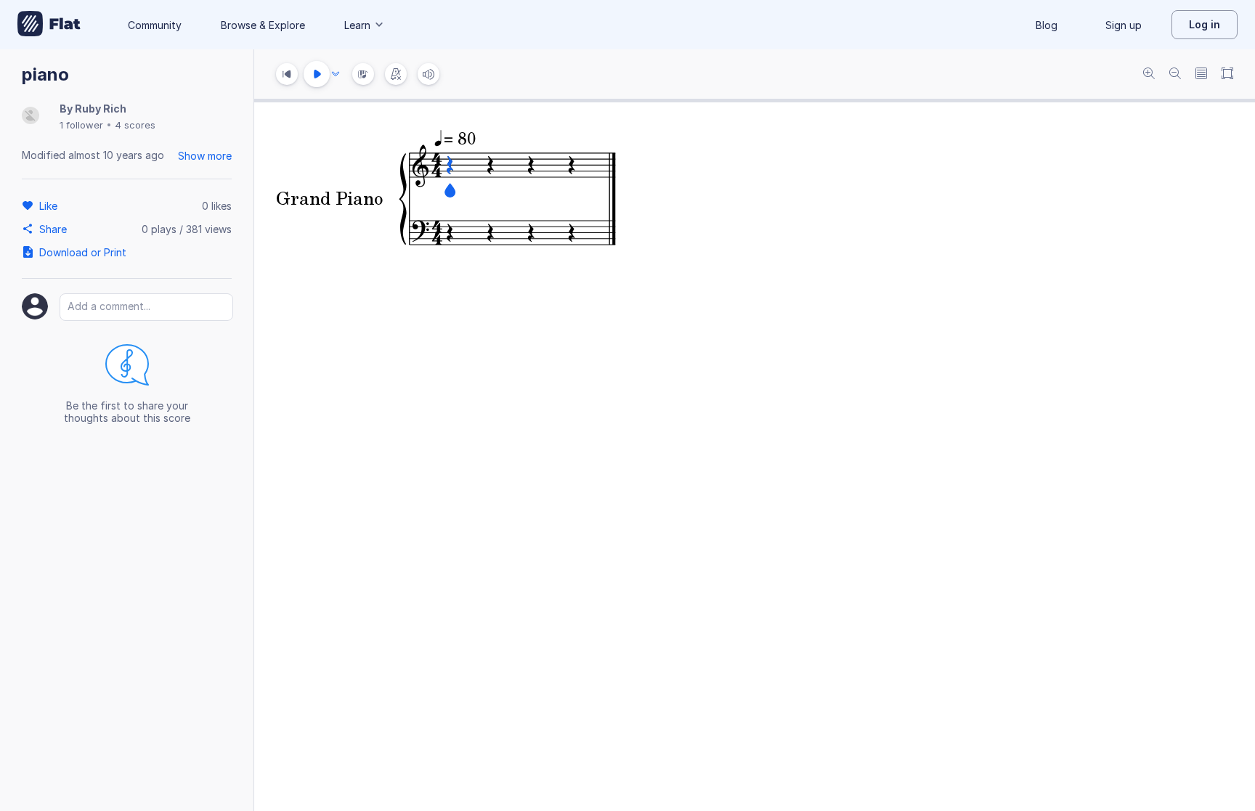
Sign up (1123, 25)
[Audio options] (335, 74)
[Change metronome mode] (396, 74)
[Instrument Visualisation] (363, 74)
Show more (205, 156)
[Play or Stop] (317, 74)
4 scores (135, 125)
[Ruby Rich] (30, 116)
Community (155, 25)
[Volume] (428, 74)
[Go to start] (287, 74)
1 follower (81, 125)
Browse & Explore (263, 25)
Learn (357, 25)
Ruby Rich (100, 108)
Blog (1046, 25)
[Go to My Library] (49, 24)
